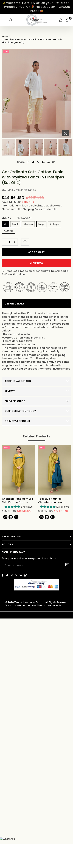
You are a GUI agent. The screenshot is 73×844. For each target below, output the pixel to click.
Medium (28, 224)
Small (15, 224)
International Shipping (16, 205)
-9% (42, 447)
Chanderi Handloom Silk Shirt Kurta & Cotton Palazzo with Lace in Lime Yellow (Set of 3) (18, 500)
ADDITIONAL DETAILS (18, 381)
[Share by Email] (53, 162)
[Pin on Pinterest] (38, 162)
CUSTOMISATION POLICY (20, 411)
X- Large (54, 224)
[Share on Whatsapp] (48, 162)
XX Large (8, 230)
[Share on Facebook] (28, 162)
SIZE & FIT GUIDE (15, 401)
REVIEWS (10, 391)
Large (41, 224)
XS (5, 224)
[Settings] (61, 20)
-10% (6, 51)
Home (5, 36)
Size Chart (26, 217)
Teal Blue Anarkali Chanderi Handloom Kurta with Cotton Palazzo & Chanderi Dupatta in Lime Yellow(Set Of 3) (51, 500)
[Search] (10, 20)
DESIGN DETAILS (15, 303)
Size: (17, 218)
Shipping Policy (33, 209)
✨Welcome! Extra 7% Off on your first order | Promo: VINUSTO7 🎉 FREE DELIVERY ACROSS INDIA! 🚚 (36, 7)
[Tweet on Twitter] (33, 162)
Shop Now (36, 262)
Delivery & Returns (17, 421)
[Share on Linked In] (43, 162)
